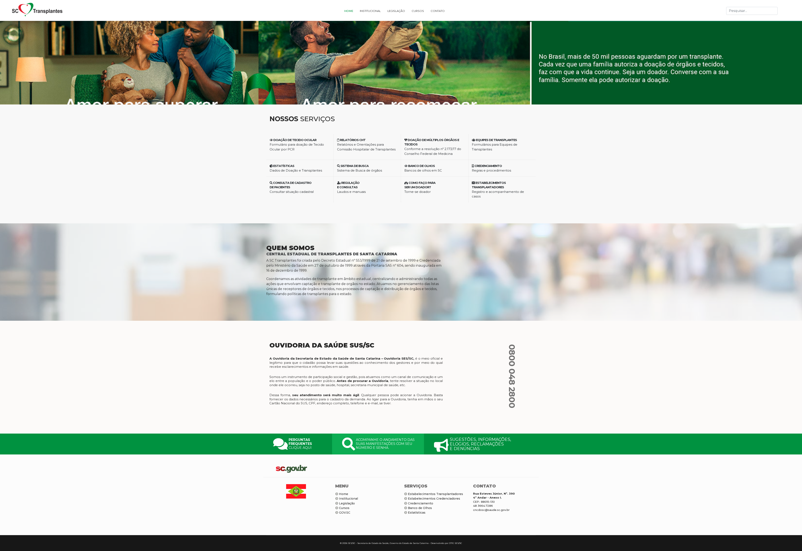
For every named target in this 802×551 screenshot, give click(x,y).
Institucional (348, 498)
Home (343, 494)
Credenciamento (420, 503)
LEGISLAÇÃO (396, 11)
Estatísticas (416, 512)
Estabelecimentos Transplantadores (435, 494)
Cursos (343, 508)
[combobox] (752, 11)
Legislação (346, 503)
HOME (348, 11)
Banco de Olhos (419, 508)
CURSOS (418, 11)
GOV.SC (344, 512)
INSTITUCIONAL (370, 11)
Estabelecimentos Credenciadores (433, 498)
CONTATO (438, 11)
